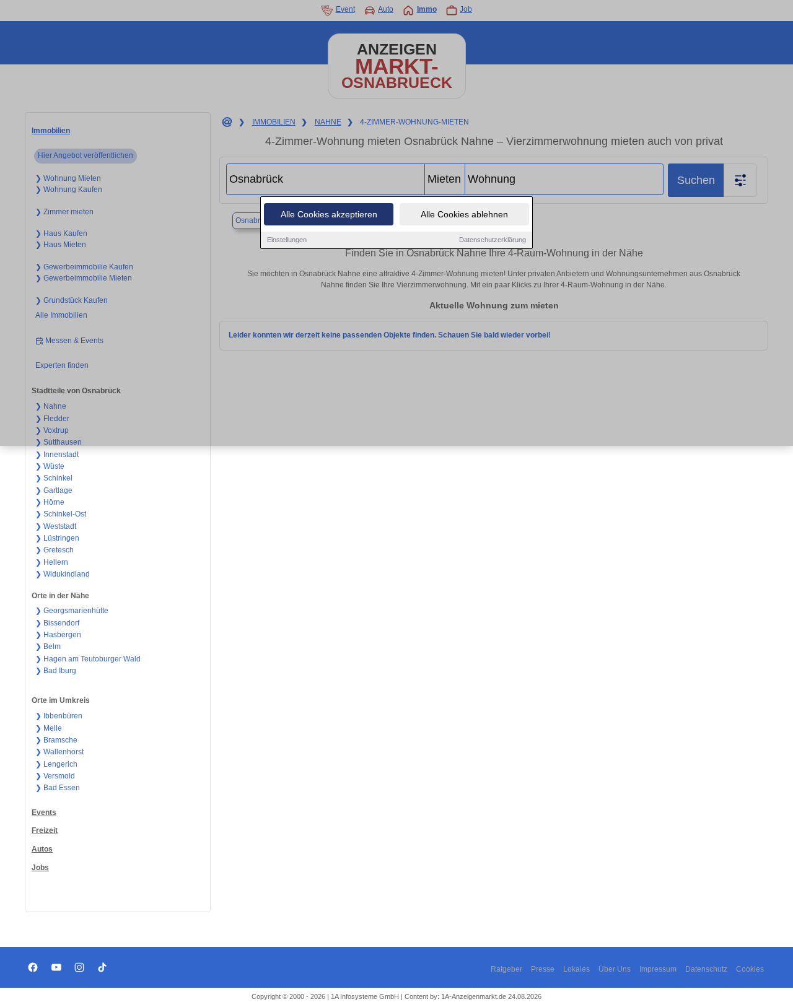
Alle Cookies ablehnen (464, 214)
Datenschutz (706, 969)
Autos (42, 849)
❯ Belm (48, 646)
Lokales (576, 969)
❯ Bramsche (56, 740)
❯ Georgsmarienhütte (71, 610)
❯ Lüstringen (57, 538)
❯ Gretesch (54, 550)
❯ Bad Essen (57, 787)
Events (44, 812)
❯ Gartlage (53, 490)
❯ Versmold (55, 776)
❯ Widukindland (62, 574)
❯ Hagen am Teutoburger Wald (88, 659)
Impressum (658, 969)
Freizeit (45, 830)
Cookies (750, 969)
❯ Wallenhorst (59, 751)
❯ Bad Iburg (55, 670)
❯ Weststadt (55, 526)
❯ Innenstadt (57, 454)
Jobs (40, 867)
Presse (542, 969)
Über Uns (614, 969)
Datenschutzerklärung (492, 239)
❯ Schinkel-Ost (60, 514)
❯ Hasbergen (58, 634)
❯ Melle (48, 728)
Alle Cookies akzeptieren (329, 214)
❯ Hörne (49, 502)
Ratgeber (506, 969)
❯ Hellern (51, 562)
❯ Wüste (49, 466)
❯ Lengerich (56, 764)
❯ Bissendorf (57, 623)
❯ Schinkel (53, 478)
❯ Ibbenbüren (58, 716)
